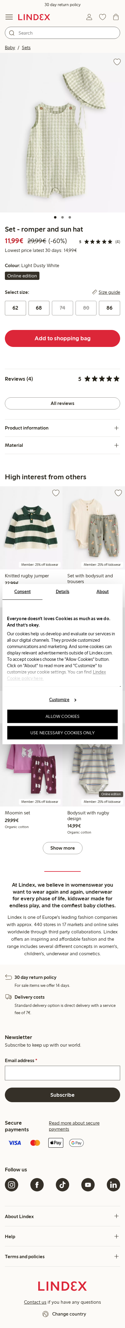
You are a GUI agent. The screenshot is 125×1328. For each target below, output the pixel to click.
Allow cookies (62, 716)
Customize (59, 699)
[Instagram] (11, 1184)
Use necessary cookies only (62, 732)
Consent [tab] (22, 591)
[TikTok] (62, 1184)
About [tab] (102, 591)
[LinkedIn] (113, 1184)
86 (109, 307)
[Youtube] (88, 1184)
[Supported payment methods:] (62, 1143)
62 (15, 307)
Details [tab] (62, 591)
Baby (10, 47)
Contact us (35, 1302)
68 (39, 307)
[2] (62, 217)
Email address (21, 1060)
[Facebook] (37, 1184)
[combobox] (62, 33)
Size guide (109, 292)
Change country (69, 1314)
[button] (62, 132)
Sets (26, 47)
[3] (69, 217)
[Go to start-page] (34, 17)
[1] (55, 217)
